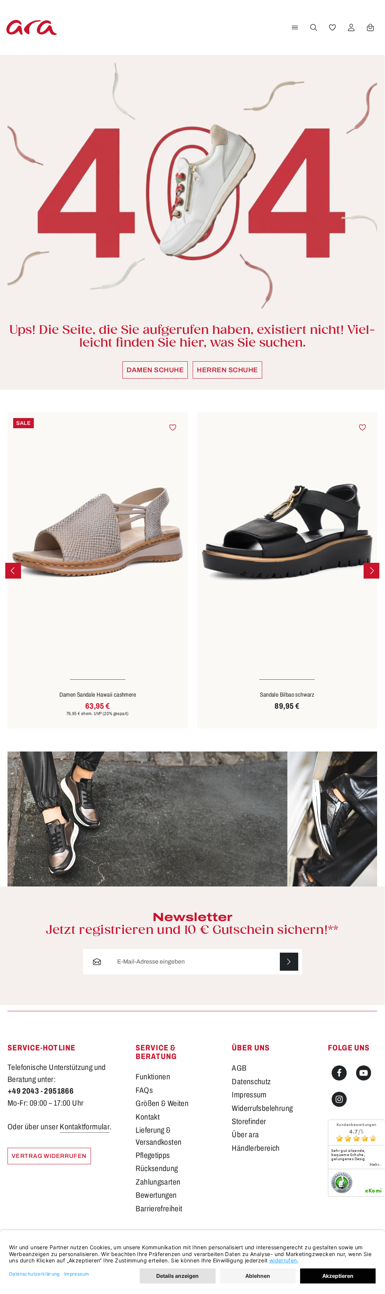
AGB (239, 1068)
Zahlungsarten (158, 1182)
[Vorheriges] (13, 571)
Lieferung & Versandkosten (158, 1136)
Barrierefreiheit (159, 1209)
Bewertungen (156, 1195)
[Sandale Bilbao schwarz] (287, 532)
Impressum (249, 1095)
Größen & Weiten (162, 1103)
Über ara (245, 1134)
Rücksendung (157, 1168)
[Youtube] (363, 1072)
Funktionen (153, 1077)
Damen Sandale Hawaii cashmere (97, 694)
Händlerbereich (256, 1148)
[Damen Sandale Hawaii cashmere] (98, 532)
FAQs (144, 1090)
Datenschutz (251, 1081)
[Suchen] (313, 27)
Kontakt (148, 1117)
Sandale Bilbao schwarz (287, 694)
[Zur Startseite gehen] (31, 27)
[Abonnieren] (289, 962)
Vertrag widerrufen (49, 1156)
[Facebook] (339, 1072)
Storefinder (249, 1121)
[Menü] (294, 27)
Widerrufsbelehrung (262, 1108)
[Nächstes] (371, 571)
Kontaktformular (85, 1127)
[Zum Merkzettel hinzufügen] (173, 427)
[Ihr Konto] (351, 27)
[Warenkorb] (370, 27)
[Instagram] (339, 1099)
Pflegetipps (153, 1155)
